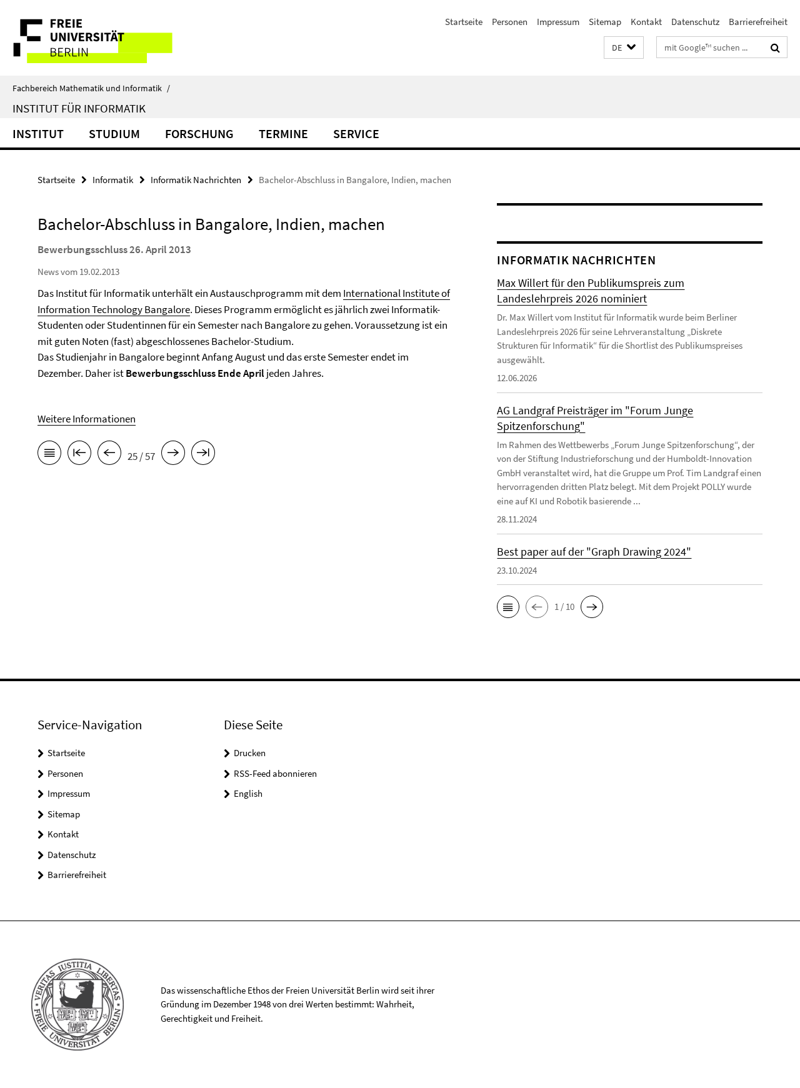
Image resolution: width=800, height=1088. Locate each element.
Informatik (112, 180)
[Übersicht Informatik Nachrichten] (49, 455)
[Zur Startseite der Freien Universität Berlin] (104, 37)
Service (356, 133)
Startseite (463, 21)
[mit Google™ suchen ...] (775, 47)
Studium (114, 133)
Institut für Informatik (79, 108)
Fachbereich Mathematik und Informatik (91, 88)
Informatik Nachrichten (196, 180)
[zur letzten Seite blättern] (203, 455)
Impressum (558, 21)
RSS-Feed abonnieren (275, 773)
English (248, 793)
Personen (510, 21)
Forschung (199, 133)
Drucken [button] (250, 753)
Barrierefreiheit (758, 21)
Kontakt (646, 21)
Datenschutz (695, 21)
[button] (624, 47)
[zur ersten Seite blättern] (79, 455)
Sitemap (605, 21)
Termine (283, 133)
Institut (38, 133)
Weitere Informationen (87, 419)
